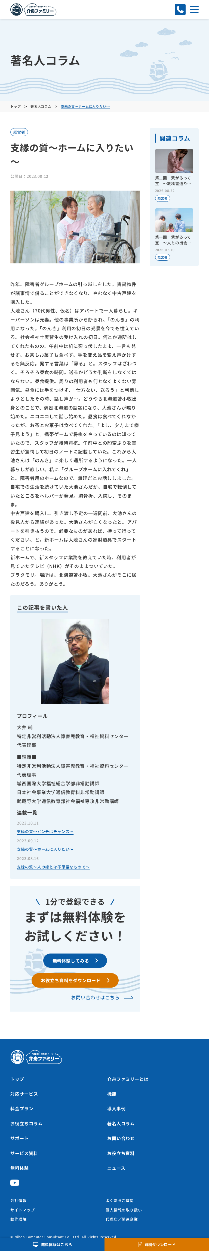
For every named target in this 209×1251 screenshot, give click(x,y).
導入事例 (116, 1108)
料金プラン (21, 1108)
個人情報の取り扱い (124, 1210)
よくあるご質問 (120, 1200)
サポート (19, 1138)
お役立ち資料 (121, 1153)
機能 (111, 1093)
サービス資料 (24, 1153)
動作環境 (18, 1219)
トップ (17, 1079)
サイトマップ (22, 1210)
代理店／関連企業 (122, 1219)
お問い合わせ (121, 1138)
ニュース (116, 1168)
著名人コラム (121, 1123)
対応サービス (24, 1093)
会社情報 (18, 1200)
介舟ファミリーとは (128, 1079)
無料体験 (19, 1168)
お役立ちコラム (26, 1123)
